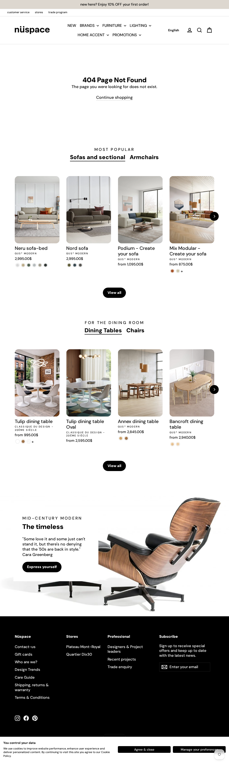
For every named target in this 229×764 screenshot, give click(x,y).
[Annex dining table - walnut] (126, 438)
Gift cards (23, 654)
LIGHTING (139, 25)
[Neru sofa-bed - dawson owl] (40, 265)
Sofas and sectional (97, 157)
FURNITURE (112, 25)
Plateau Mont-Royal (83, 646)
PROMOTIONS (125, 34)
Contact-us (25, 646)
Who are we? (26, 661)
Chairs (135, 330)
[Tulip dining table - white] (17, 441)
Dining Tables (103, 330)
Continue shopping (114, 97)
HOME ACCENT (92, 34)
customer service (18, 12)
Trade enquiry (120, 666)
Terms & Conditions (32, 697)
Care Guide (25, 677)
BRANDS (87, 25)
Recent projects (122, 659)
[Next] (214, 216)
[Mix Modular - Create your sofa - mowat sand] (178, 271)
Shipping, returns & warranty (32, 687)
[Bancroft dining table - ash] (178, 444)
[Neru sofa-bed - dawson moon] (34, 265)
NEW (72, 25)
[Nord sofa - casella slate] (74, 265)
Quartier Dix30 (79, 654)
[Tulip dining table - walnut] (23, 441)
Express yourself (42, 566)
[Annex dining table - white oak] (121, 438)
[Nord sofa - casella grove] (69, 265)
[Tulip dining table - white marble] (29, 441)
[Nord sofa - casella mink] (80, 265)
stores (39, 12)
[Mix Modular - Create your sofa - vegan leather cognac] (172, 271)
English (173, 30)
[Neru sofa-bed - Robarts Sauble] (17, 265)
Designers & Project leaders (125, 649)
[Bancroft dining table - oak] (172, 444)
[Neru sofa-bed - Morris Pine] (29, 265)
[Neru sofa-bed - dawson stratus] (45, 265)
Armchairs (144, 157)
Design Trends (27, 669)
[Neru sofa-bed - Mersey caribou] (23, 265)
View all (114, 292)
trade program (57, 12)
